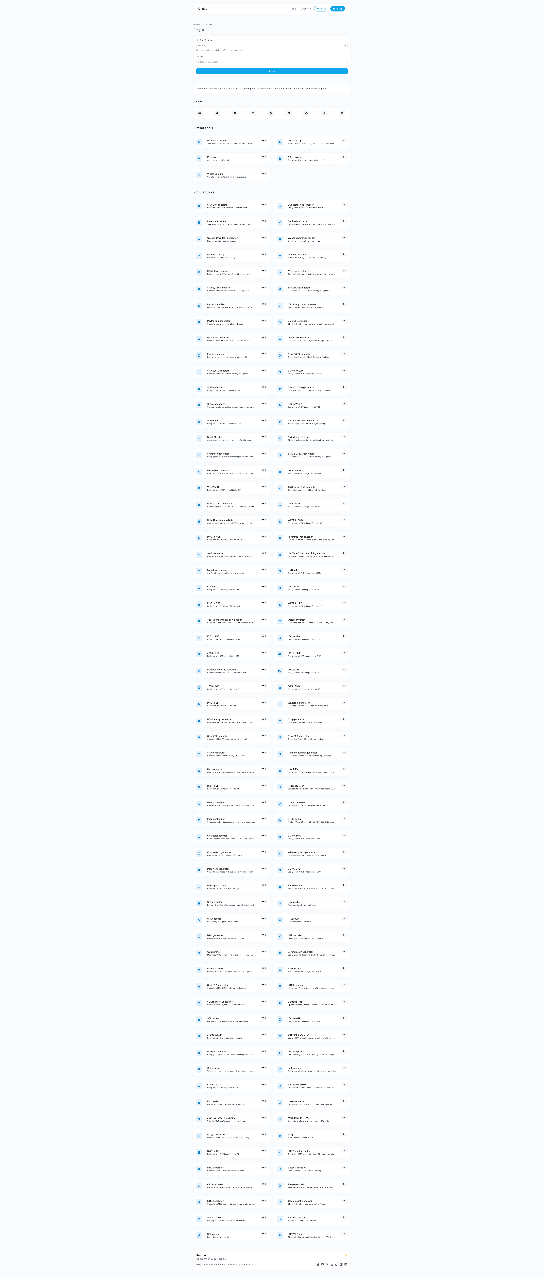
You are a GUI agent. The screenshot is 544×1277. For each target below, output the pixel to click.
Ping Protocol (206, 40)
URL (201, 56)
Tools (293, 8)
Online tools (198, 24)
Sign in (322, 9)
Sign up (339, 9)
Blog (198, 1264)
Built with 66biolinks (214, 1264)
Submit (272, 71)
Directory (306, 8)
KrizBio (202, 8)
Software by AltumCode (240, 1264)
